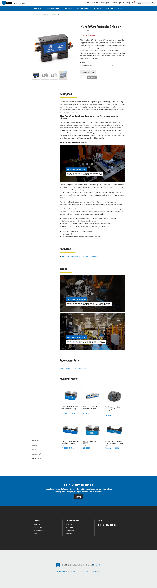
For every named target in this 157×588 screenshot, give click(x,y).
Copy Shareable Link (88, 72)
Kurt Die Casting (96, 571)
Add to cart (91, 77)
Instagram (115, 524)
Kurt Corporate (61, 571)
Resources (109, 8)
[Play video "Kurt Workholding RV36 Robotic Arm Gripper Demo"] (92, 331)
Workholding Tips (105, 3)
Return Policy (69, 534)
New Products (42, 14)
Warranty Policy (70, 527)
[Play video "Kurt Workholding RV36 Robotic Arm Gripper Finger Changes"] (92, 293)
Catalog (128, 3)
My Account (121, 3)
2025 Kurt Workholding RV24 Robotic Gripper (79, 257)
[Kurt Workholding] (13, 3)
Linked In (107, 524)
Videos (34, 449)
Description (35, 440)
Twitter (103, 524)
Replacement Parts (37, 454)
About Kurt (37, 524)
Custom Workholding (53, 8)
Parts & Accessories (83, 8)
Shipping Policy (70, 530)
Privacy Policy (97, 565)
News (88, 3)
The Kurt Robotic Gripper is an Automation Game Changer (89, 117)
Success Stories (95, 3)
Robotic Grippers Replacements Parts (73, 368)
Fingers (82, 62)
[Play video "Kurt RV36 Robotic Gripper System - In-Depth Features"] (92, 163)
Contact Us (114, 3)
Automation (97, 8)
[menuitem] (38, 8)
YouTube (111, 524)
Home (33, 14)
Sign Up (78, 496)
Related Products (37, 458)
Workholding (38, 8)
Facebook (99, 524)
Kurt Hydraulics (72, 571)
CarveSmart (68, 8)
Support (120, 8)
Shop (37, 14)
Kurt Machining (84, 571)
